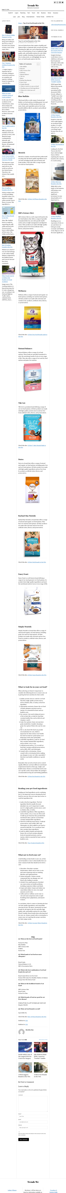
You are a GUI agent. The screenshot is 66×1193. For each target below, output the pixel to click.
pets (19, 17)
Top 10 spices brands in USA (36, 843)
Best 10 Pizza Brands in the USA (37, 1017)
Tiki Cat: (22, 76)
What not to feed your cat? (28, 90)
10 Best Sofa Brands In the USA (37, 562)
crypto (16, 13)
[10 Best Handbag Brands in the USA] (57, 208)
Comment (20, 1095)
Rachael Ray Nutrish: (25, 80)
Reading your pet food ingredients (30, 88)
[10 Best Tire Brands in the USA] (57, 139)
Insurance (55, 13)
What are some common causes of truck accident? (7, 95)
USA (38, 13)
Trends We (33, 5)
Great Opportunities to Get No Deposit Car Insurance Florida (8, 158)
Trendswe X (53, 1190)
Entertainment (30, 17)
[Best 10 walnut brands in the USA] (8, 240)
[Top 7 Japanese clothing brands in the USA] (8, 57)
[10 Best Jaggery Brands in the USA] (57, 110)
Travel (33, 13)
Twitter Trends (40, 17)
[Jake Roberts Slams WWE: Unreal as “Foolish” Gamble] (57, 73)
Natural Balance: (24, 74)
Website (20, 1125)
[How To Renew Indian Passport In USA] (8, 29)
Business (43, 13)
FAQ (22, 92)
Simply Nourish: (25, 84)
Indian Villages (12, 1190)
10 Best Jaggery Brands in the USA (24, 1076)
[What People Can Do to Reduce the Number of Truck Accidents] (8, 270)
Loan (14, 17)
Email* (19, 1119)
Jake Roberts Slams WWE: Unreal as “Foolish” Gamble (40, 1056)
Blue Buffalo (23, 66)
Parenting (22, 13)
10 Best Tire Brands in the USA (40, 1076)
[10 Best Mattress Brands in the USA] (57, 172)
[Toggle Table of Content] (37, 64)
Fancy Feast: (23, 82)
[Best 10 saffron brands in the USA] (8, 182)
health (10, 13)
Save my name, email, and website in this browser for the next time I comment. (32, 1134)
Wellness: (22, 72)
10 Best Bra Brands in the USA (36, 776)
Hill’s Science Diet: (25, 70)
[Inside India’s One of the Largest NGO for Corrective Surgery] (57, 44)
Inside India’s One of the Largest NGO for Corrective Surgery (25, 1056)
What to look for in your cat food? (30, 86)
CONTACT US (49, 17)
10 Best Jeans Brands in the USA (36, 675)
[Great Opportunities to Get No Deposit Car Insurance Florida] (8, 151)
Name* (19, 1113)
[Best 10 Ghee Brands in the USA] (8, 210)
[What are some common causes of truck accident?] (8, 88)
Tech (28, 13)
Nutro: (22, 78)
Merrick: (22, 68)
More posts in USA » (43, 1039)
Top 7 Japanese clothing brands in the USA (8, 65)
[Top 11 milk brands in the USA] (8, 121)
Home (49, 13)
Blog (23, 17)
